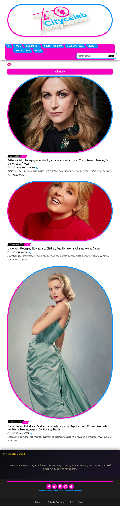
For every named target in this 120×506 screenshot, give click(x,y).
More (38, 50)
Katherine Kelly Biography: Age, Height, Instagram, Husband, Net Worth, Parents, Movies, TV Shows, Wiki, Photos (57, 162)
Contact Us (22, 50)
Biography (32, 45)
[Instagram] (65, 486)
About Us (39, 502)
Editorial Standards (56, 502)
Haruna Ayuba (22, 252)
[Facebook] (49, 486)
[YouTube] (60, 486)
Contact (81, 502)
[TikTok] (71, 486)
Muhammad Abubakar (26, 167)
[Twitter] (54, 486)
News (91, 45)
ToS (71, 502)
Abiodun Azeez (23, 433)
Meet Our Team (75, 45)
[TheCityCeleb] (8, 46)
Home (18, 45)
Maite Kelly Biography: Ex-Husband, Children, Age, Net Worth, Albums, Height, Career (53, 248)
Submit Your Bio (53, 45)
